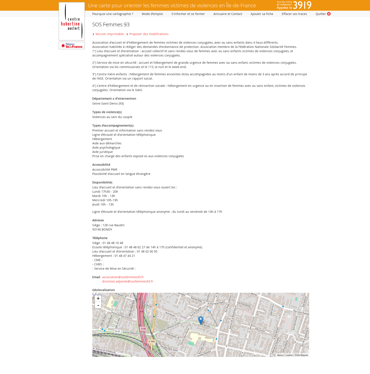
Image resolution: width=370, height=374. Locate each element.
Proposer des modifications (149, 34)
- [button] (98, 305)
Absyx (280, 355)
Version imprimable (109, 34)
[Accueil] (72, 48)
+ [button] (98, 298)
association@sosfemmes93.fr (123, 277)
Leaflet (289, 355)
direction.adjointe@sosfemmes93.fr (127, 281)
